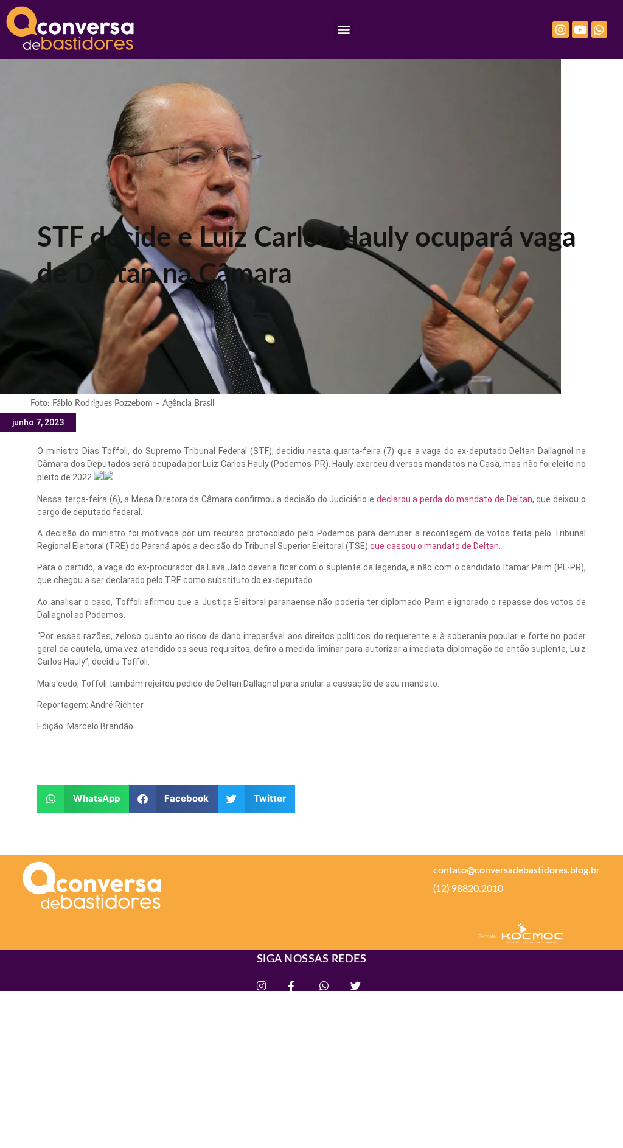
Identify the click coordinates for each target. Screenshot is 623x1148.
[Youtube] (580, 29)
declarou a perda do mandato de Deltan (454, 499)
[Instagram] (560, 29)
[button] (343, 29)
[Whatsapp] (599, 29)
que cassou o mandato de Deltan (434, 546)
